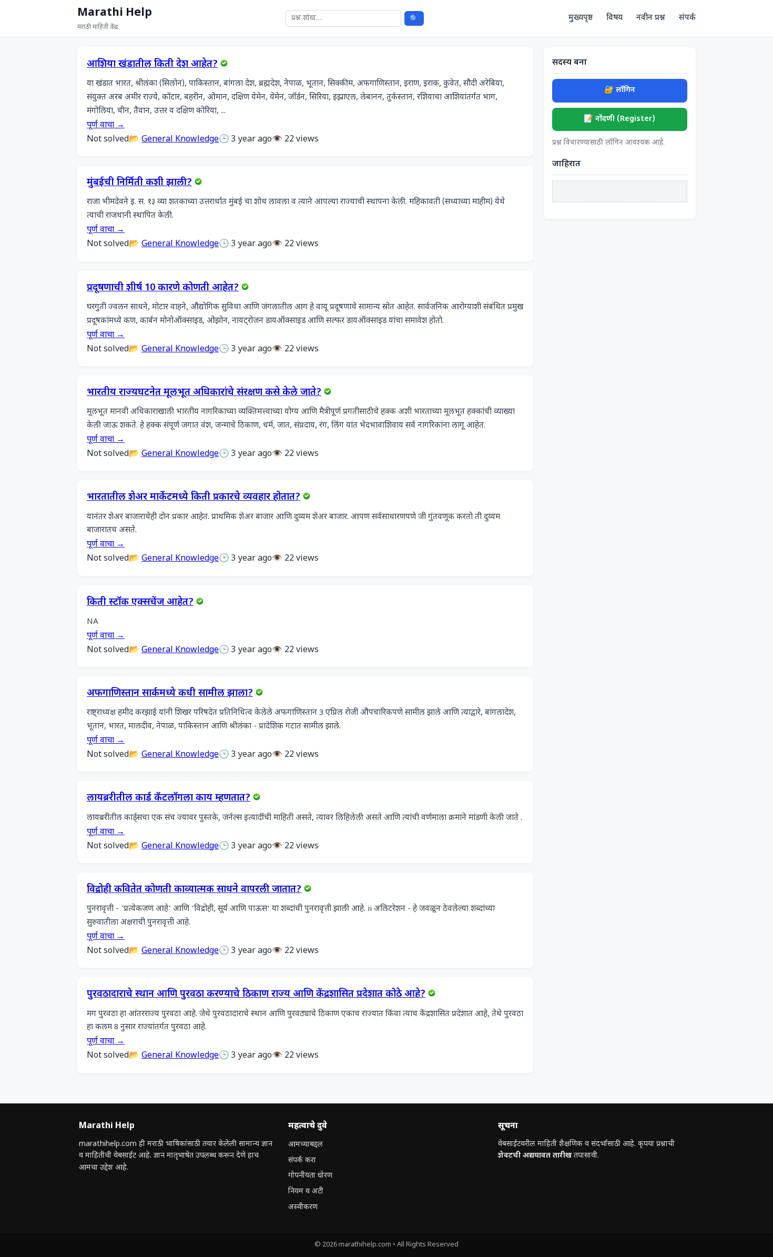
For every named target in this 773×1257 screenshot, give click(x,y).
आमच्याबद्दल (305, 1145)
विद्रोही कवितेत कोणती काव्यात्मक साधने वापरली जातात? (194, 890)
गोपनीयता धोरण (310, 1176)
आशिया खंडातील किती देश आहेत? (152, 64)
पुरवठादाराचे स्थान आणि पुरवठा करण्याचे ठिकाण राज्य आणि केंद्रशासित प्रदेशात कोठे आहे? (256, 994)
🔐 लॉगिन (619, 90)
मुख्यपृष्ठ (580, 18)
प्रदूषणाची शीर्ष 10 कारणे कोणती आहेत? (163, 288)
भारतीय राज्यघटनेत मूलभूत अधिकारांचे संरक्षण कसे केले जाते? (204, 393)
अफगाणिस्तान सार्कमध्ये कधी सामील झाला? (170, 693)
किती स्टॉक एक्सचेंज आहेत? (140, 602)
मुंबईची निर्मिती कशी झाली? (139, 183)
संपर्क (687, 18)
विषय (614, 18)
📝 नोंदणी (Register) (619, 119)
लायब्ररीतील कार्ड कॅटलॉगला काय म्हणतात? (168, 798)
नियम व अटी (305, 1192)
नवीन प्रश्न (650, 18)
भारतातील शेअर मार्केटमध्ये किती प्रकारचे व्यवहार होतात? (193, 497)
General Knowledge (180, 139)
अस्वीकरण (303, 1207)
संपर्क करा (302, 1160)
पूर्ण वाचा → (106, 125)
